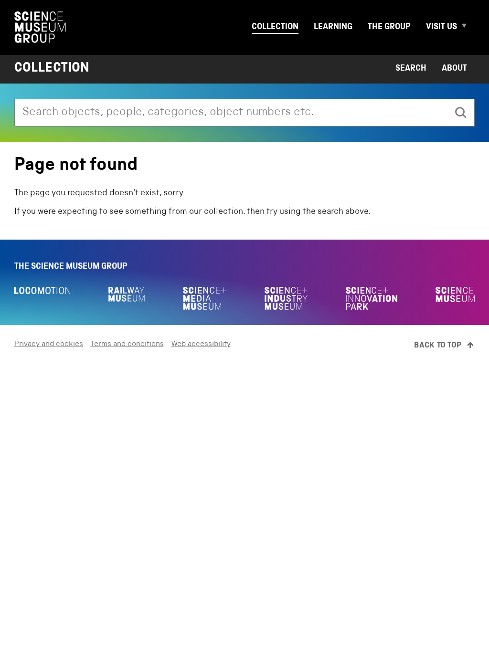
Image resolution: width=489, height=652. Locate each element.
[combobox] (231, 112)
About (454, 68)
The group (389, 27)
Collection (275, 27)
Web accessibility (201, 344)
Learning (333, 27)
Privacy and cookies (48, 344)
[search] (460, 112)
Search (410, 68)
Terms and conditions (127, 344)
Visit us (441, 27)
